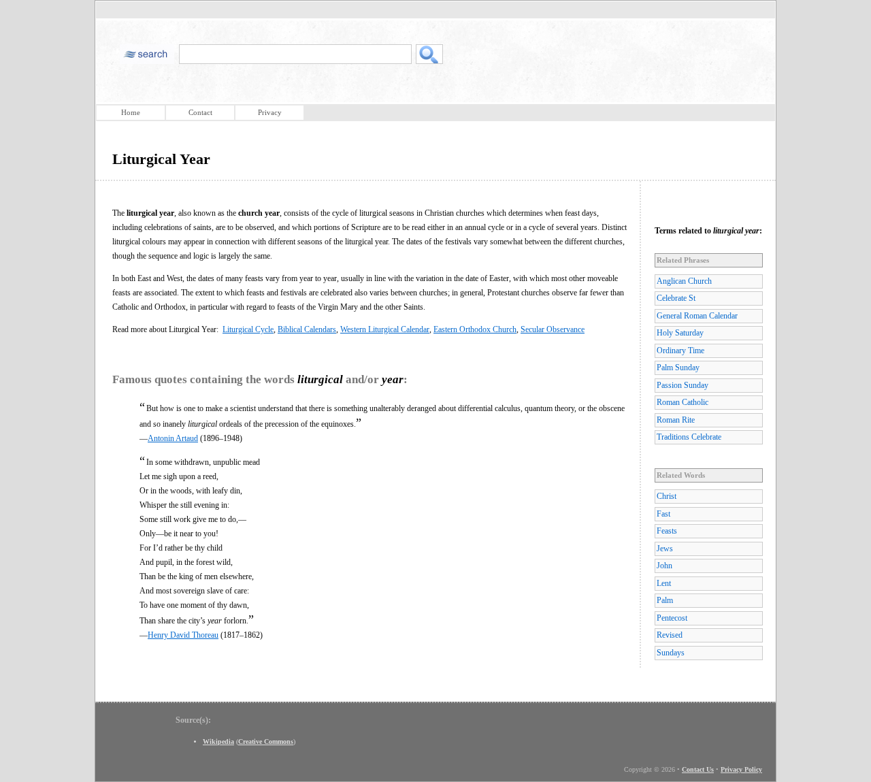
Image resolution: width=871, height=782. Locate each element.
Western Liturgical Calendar (384, 329)
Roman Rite (676, 420)
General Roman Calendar (697, 316)
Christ (666, 496)
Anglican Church (684, 281)
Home (130, 112)
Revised (670, 635)
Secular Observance (553, 329)
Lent (664, 583)
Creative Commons (265, 741)
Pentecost (672, 618)
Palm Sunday (678, 367)
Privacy (270, 112)
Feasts (667, 531)
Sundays (671, 652)
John (664, 565)
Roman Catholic (682, 402)
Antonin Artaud (173, 438)
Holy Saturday (680, 333)
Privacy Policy (741, 769)
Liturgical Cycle (248, 329)
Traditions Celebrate (689, 437)
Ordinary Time (680, 350)
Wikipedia (218, 741)
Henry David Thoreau (183, 635)
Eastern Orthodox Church (474, 329)
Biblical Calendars (307, 329)
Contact (200, 112)
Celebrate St (676, 298)
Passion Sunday (682, 385)
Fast (663, 514)
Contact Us (698, 769)
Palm (665, 600)
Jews (665, 548)
